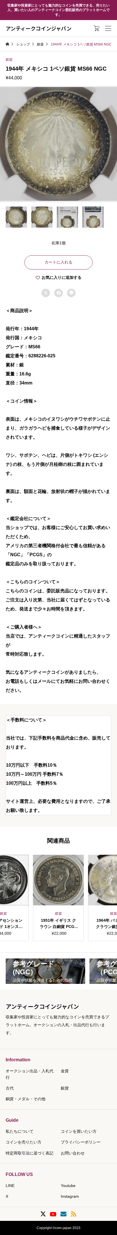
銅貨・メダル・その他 (25, 1099)
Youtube (68, 1185)
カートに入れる (58, 262)
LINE (10, 1185)
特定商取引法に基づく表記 (29, 1153)
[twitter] (43, 1214)
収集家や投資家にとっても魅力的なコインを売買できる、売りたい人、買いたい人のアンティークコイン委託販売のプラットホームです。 (58, 10)
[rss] (73, 1214)
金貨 (65, 1071)
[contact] (63, 1214)
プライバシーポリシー (81, 1142)
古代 (10, 1088)
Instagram (70, 1196)
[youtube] (53, 1214)
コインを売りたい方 (23, 1142)
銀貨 (9, 60)
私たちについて (20, 1131)
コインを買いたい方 (79, 1131)
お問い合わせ (73, 1153)
